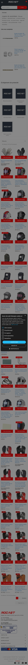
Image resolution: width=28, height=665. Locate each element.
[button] (14, 348)
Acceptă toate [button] (14, 342)
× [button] (25, 315)
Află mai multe (14, 324)
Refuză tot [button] (14, 345)
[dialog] (14, 332)
